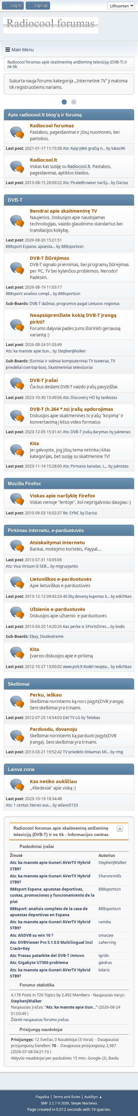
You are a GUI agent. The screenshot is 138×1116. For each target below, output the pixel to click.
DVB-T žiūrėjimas (49, 258)
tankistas (109, 397)
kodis (120, 626)
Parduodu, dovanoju (53, 729)
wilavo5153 (68, 805)
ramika (105, 922)
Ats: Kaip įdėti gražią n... (84, 148)
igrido (104, 955)
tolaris (104, 970)
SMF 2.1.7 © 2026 (55, 1103)
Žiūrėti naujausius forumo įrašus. (40, 1019)
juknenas (123, 432)
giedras (105, 962)
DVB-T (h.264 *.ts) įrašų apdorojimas (71, 409)
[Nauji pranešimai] (17, 132)
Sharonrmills (110, 876)
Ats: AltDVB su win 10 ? (31, 935)
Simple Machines (84, 1103)
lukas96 (118, 148)
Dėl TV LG (72, 717)
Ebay (34, 636)
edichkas (124, 596)
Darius (122, 182)
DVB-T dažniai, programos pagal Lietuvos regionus (75, 303)
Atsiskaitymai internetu (57, 542)
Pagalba (42, 1096)
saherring (107, 942)
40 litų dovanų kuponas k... (86, 596)
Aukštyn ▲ (93, 1096)
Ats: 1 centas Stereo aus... (29, 805)
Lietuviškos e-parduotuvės (60, 579)
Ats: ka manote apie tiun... (29, 351)
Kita (34, 443)
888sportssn (72, 246)
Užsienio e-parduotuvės (57, 609)
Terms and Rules (66, 1096)
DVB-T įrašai (44, 380)
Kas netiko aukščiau (53, 781)
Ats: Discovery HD (79, 397)
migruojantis (67, 566)
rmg (119, 752)
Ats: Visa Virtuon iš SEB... (27, 566)
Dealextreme (52, 636)
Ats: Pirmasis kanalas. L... (85, 466)
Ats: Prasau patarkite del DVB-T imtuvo (47, 955)
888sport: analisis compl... (29, 293)
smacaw (106, 935)
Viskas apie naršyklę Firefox (62, 495)
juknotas (121, 466)
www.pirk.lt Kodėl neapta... (86, 666)
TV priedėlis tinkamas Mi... (86, 752)
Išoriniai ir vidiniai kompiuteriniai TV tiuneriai (69, 361)
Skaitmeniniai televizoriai (70, 367)
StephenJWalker (72, 351)
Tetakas (93, 717)
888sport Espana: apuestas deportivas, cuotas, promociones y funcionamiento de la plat (52, 895)
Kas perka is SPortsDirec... (86, 626)
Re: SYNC (71, 513)
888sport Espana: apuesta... (30, 246)
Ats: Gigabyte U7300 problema (39, 962)
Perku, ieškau (46, 694)
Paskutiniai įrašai (36, 846)
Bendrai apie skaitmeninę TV (63, 210)
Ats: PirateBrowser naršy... (86, 182)
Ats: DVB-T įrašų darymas (85, 432)
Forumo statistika (36, 985)
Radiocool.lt (43, 159)
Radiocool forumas (52, 125)
